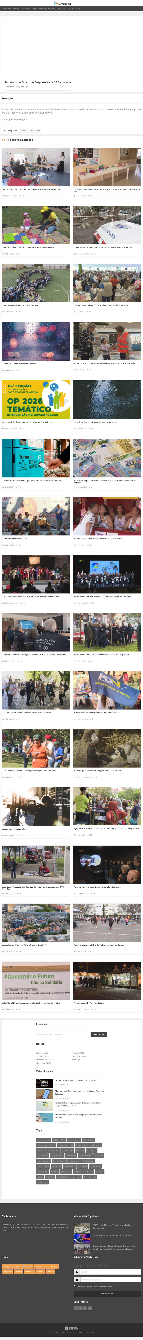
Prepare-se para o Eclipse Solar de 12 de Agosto (75, 1080)
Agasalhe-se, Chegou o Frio (14, 829)
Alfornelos (96, 1145)
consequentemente (46, 1145)
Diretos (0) (76, 1059)
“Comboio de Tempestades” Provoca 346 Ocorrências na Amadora (103, 247)
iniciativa (80, 1150)
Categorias (12, 130)
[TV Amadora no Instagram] (85, 1308)
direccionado (69, 1166)
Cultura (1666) (42, 1053)
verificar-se (95, 1166)
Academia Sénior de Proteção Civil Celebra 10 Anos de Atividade (102, 596)
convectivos (43, 1171)
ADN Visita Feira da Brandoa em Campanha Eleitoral (97, 712)
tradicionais (43, 1155)
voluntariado (67, 1150)
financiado (66, 1171)
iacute (40, 1177)
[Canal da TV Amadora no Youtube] (90, 1308)
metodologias (73, 1161)
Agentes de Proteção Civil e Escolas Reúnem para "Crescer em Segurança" (107, 828)
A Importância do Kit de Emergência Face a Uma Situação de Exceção (104, 363)
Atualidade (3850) (43, 1063)
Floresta (99, 1171)
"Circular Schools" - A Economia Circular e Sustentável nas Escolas (31, 189)
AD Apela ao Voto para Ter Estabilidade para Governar (26, 712)
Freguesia (7, 1271)
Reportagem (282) (79, 1056)
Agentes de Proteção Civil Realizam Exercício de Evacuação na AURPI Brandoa (33, 888)
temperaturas (82, 1145)
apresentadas (44, 1140)
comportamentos (65, 1145)
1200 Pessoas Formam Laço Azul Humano (20, 305)
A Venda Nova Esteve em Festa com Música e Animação (98, 538)
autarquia (77, 1177)
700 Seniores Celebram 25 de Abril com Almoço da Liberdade (101, 305)
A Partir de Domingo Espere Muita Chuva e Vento (95, 422)
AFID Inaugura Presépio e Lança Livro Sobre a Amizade (98, 770)
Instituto (54, 1171)
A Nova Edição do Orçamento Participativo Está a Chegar (27, 422)
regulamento (57, 1155)
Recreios (28, 1266)
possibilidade (90, 1177)
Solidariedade (59, 1140)
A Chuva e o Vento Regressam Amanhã (19, 363)
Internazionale (44, 1161)
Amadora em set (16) (44, 1059)
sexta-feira (42, 1182)
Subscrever (107, 1293)
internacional (59, 1161)
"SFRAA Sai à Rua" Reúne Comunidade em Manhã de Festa (28, 247)
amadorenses (63, 1177)
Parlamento (71, 1155)
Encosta (40, 1271)
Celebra (18, 1266)
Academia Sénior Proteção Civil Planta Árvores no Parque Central (103, 654)
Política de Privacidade (101, 1286)
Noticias (16, 8)
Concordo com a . (95, 1286)
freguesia (78, 1171)
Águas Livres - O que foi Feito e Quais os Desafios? (24, 945)
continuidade (43, 1166)
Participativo (88, 1161)
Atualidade (26, 8)
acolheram (91, 1150)
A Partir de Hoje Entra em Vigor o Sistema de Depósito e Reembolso (32, 480)
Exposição (53, 1266)
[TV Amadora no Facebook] (76, 1308)
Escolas (50, 1271)
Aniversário (40, 1266)
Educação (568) (78, 1053)
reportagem (88, 1140)
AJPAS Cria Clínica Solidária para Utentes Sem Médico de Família (31, 1003)
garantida (42, 1150)
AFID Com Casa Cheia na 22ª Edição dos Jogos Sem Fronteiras (29, 770)
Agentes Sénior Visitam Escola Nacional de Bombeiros (97, 887)
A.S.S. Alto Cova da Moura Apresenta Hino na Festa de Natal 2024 (30, 596)
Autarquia (29, 1271)
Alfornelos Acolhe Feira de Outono (89, 1003)
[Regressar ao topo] (133, 1322)
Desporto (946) (42, 1056)
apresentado (74, 1140)
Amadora (50, 1177)
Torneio (18, 1271)
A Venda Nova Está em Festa (14, 538)
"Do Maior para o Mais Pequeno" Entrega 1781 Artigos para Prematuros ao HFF (107, 190)
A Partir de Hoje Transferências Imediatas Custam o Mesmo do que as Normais (105, 481)
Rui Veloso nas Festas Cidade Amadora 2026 (112, 1235)
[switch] (74, 1285)
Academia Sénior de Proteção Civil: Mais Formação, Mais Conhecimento (34, 654)
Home (8, 8)
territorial (56, 1166)
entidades (82, 1166)
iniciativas (99, 1155)
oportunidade (85, 1155)
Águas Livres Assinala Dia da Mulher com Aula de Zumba (99, 945)
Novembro (54, 1150)
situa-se (89, 1171)
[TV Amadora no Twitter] (80, 1308)
